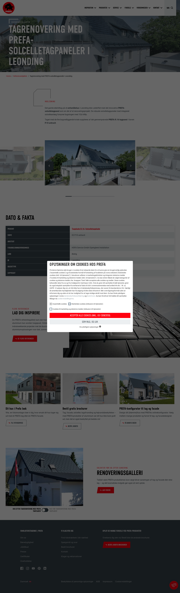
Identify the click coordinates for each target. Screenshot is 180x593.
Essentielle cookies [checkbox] (60, 304)
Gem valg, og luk (90, 321)
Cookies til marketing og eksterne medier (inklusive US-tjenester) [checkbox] (77, 309)
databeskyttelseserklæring (74, 296)
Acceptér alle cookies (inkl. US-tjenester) (90, 315)
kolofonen (91, 296)
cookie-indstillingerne (66, 299)
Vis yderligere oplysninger (89, 327)
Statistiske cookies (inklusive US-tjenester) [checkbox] (87, 304)
